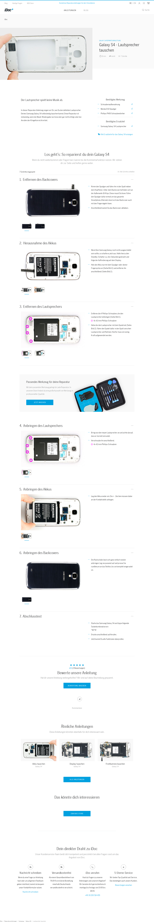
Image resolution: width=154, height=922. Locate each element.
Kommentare (77, 708)
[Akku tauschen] (38, 750)
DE (131, 3)
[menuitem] (138, 3)
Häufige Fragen (17, 3)
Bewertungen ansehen (123, 885)
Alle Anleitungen (77, 780)
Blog (6, 3)
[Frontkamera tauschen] (115, 750)
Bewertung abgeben (77, 686)
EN (135, 3)
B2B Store (30, 3)
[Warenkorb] (148, 3)
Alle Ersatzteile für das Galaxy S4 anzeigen (116, 134)
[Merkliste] (144, 3)
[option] (53, 202)
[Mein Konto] (139, 3)
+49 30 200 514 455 (92, 895)
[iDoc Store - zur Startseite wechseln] (9, 10)
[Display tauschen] (77, 750)
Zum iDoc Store (77, 814)
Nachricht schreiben (30, 892)
